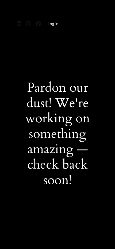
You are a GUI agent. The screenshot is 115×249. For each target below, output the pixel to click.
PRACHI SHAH (34, 10)
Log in (53, 23)
